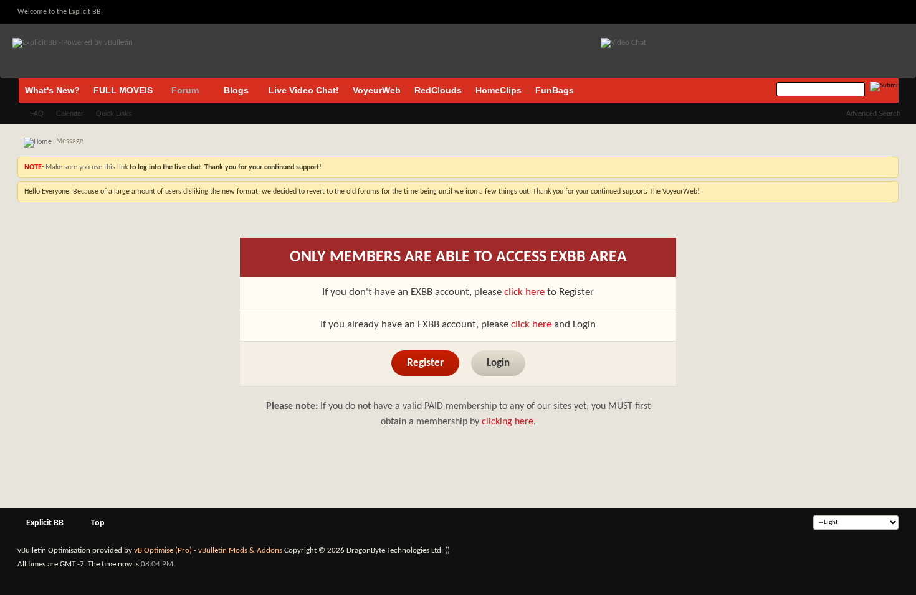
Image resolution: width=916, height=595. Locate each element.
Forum (185, 90)
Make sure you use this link (86, 167)
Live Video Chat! (304, 90)
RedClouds (438, 90)
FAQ (37, 113)
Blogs (236, 90)
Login (498, 363)
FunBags (554, 90)
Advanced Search (873, 113)
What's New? (52, 90)
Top (98, 523)
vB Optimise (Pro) (163, 550)
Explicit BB (45, 523)
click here (524, 292)
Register (425, 363)
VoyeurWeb (377, 90)
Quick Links (114, 113)
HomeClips (498, 90)
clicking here (507, 422)
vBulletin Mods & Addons (240, 550)
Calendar (69, 113)
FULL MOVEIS (123, 90)
